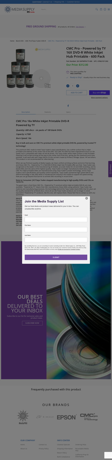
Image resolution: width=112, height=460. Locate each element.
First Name (28, 225)
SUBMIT (56, 257)
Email (26, 215)
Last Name (28, 235)
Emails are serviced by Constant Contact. (69, 249)
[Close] (88, 198)
